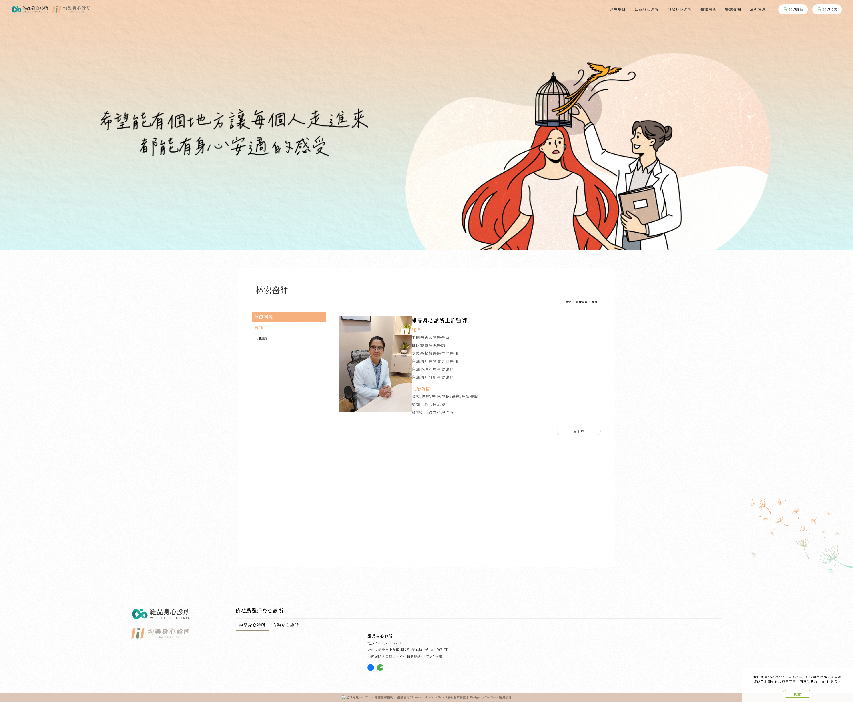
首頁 (569, 302)
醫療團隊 (708, 9)
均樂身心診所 (680, 9)
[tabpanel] (426, 125)
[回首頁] (51, 9)
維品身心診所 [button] (252, 625)
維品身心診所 (647, 9)
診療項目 (618, 9)
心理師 (261, 338)
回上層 (578, 431)
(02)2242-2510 (391, 643)
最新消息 (758, 9)
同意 (797, 694)
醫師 (595, 302)
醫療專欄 (733, 9)
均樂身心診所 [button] (285, 625)
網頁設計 (505, 697)
